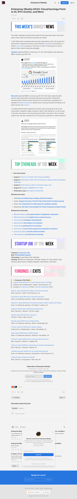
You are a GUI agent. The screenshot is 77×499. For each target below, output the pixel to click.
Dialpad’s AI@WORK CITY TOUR (32, 188)
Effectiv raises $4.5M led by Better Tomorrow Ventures (29, 291)
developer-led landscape (33, 220)
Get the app (46, 492)
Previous (16, 397)
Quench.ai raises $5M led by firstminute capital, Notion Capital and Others (36, 303)
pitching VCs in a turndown (32, 226)
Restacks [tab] (21, 408)
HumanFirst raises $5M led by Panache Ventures (27, 297)
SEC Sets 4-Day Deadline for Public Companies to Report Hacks (44, 207)
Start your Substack (34, 492)
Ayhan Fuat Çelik (19, 231)
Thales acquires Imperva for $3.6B (22, 357)
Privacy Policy (50, 459)
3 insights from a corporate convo (39, 217)
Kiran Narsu (18, 229)
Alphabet (14, 52)
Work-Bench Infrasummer (35, 191)
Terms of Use (46, 458)
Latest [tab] (16, 427)
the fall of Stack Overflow (36, 231)
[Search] (55, 2)
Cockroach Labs (24, 253)
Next (61, 397)
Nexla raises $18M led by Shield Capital (24, 333)
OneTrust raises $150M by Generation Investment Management (32, 345)
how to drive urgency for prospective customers (41, 229)
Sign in (72, 2)
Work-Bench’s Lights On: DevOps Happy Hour (36, 185)
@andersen (18, 223)
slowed (47, 44)
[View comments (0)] (18, 18)
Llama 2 (26, 105)
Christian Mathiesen (41, 287)
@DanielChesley (19, 214)
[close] (53, 432)
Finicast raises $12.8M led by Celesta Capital (26, 327)
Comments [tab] (14, 408)
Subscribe (64, 2)
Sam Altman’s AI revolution (33, 223)
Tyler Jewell (18, 220)
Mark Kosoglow (19, 234)
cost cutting (20, 46)
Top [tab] (13, 427)
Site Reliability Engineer (23, 255)
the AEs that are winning (34, 234)
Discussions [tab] (22, 427)
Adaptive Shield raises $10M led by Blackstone (27, 309)
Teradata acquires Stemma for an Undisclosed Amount (29, 351)
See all (14, 466)
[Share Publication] (58, 2)
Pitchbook (17, 226)
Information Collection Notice (38, 459)
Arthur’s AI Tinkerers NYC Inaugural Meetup (35, 177)
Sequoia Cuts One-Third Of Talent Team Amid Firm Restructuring (41, 201)
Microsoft (14, 96)
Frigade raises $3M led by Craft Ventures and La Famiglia (32, 282)
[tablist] (17, 408)
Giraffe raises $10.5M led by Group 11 (24, 315)
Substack (31, 496)
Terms (41, 488)
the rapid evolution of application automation (42, 214)
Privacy (37, 488)
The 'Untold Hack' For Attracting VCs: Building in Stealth (38, 204)
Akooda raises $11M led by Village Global (25, 321)
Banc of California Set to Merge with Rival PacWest (35, 198)
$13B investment (25, 103)
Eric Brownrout (25, 287)
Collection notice (48, 488)
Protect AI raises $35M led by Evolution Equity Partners (30, 339)
